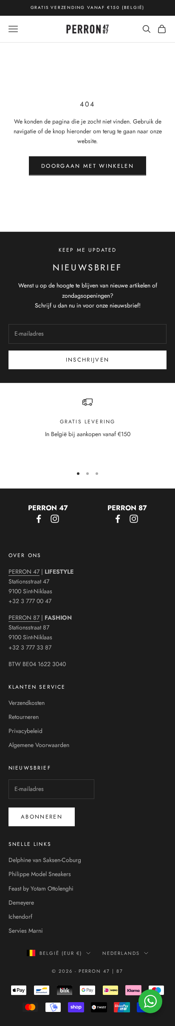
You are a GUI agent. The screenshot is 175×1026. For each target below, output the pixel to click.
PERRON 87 (24, 617)
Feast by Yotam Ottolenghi (40, 888)
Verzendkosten (26, 702)
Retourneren (23, 717)
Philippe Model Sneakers (39, 874)
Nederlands (121, 953)
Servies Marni (25, 930)
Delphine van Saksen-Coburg (44, 860)
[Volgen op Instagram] (55, 519)
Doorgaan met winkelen (87, 166)
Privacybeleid (25, 731)
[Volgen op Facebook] (39, 519)
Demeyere (21, 902)
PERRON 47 (24, 571)
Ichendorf (20, 916)
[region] (87, 428)
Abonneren (41, 817)
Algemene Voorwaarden (38, 745)
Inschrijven (88, 360)
